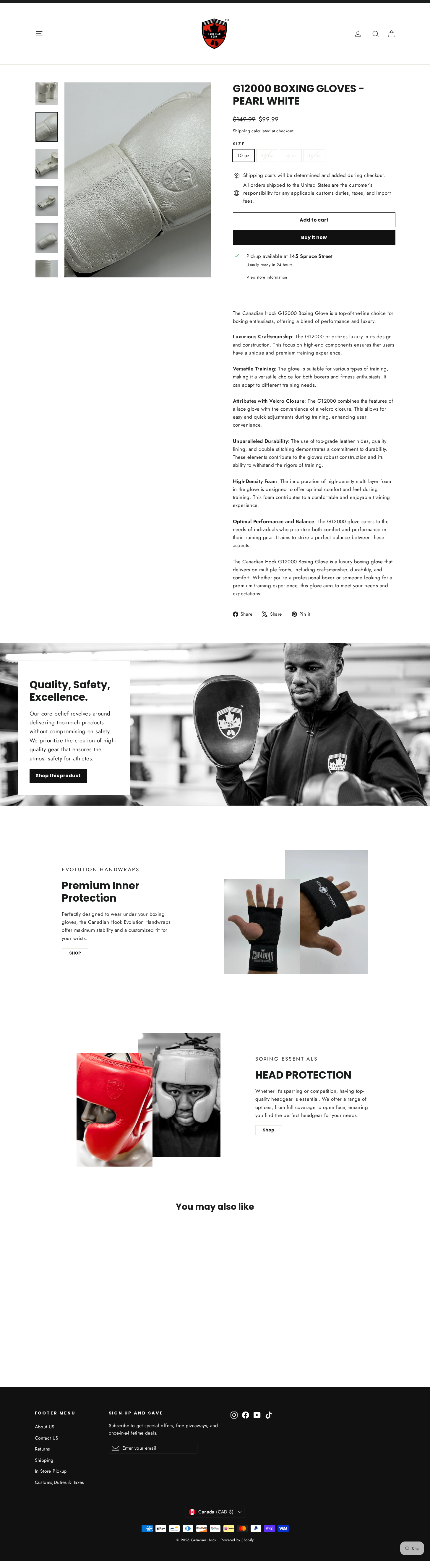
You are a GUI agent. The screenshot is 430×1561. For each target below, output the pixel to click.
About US (45, 1426)
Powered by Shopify (237, 1540)
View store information (266, 277)
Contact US (47, 1438)
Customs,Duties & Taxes (59, 1482)
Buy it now (314, 237)
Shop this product (58, 775)
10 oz (243, 155)
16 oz (314, 155)
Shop (268, 1130)
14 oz (291, 155)
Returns (42, 1448)
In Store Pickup (51, 1471)
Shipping (241, 131)
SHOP (75, 953)
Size (239, 144)
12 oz (267, 155)
